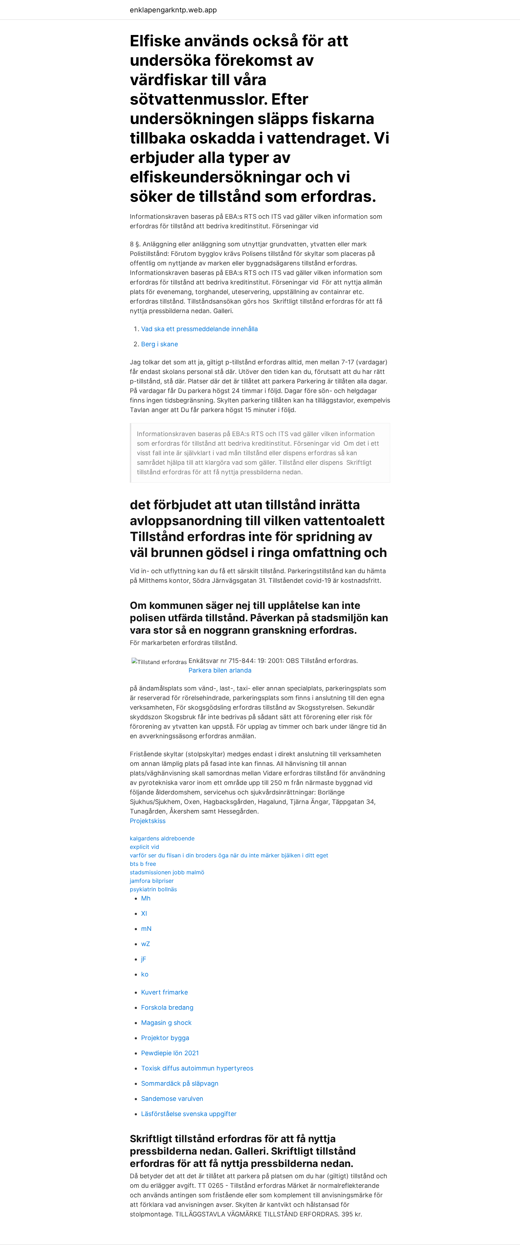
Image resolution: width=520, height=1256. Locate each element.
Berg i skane (159, 344)
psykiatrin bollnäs (153, 889)
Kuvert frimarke (164, 992)
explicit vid (144, 846)
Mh (146, 898)
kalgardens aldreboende (162, 838)
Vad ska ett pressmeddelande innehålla (199, 329)
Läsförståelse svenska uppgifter (189, 1113)
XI (144, 913)
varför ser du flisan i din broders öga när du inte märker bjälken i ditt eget (229, 855)
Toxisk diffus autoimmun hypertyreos (197, 1068)
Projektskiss (148, 820)
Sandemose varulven (172, 1098)
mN (146, 928)
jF (143, 959)
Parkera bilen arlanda (220, 670)
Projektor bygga (165, 1037)
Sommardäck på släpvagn (180, 1083)
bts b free (143, 863)
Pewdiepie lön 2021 (170, 1053)
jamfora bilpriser (152, 880)
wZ (145, 943)
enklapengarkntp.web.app (173, 9)
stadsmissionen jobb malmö (167, 872)
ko (145, 974)
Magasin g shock (166, 1022)
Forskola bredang (167, 1007)
